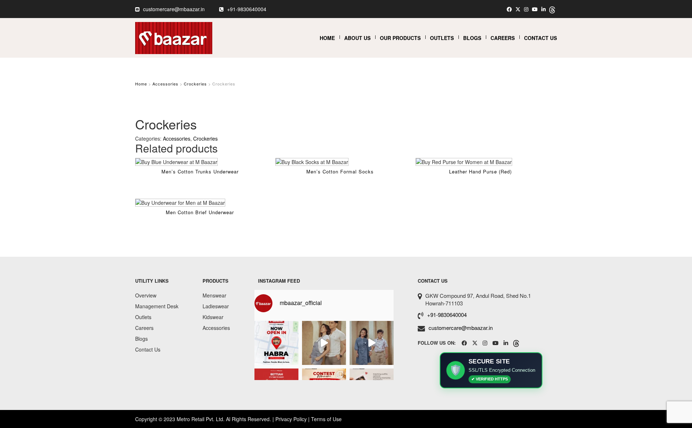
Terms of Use (326, 419)
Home (327, 37)
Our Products (400, 37)
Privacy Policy (291, 419)
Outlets (442, 37)
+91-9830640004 (246, 9)
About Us (357, 37)
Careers (503, 37)
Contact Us (540, 37)
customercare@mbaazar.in (174, 9)
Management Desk (156, 306)
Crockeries (195, 84)
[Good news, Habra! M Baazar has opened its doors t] (276, 343)
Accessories (165, 84)
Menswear (214, 295)
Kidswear (213, 317)
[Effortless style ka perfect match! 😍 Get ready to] (324, 343)
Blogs (472, 37)
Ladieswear (216, 306)
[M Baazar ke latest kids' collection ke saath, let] (372, 343)
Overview (145, 295)
